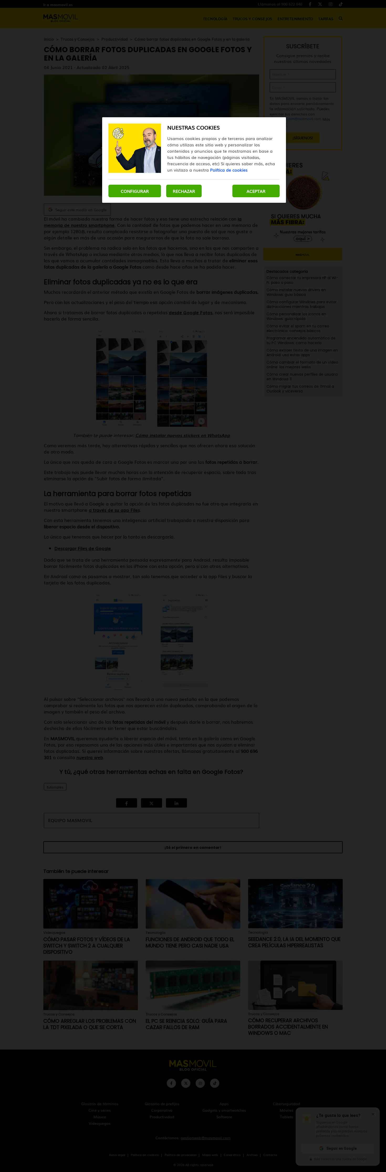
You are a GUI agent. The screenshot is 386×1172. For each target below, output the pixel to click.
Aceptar (256, 191)
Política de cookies (229, 170)
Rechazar (184, 191)
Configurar (135, 191)
